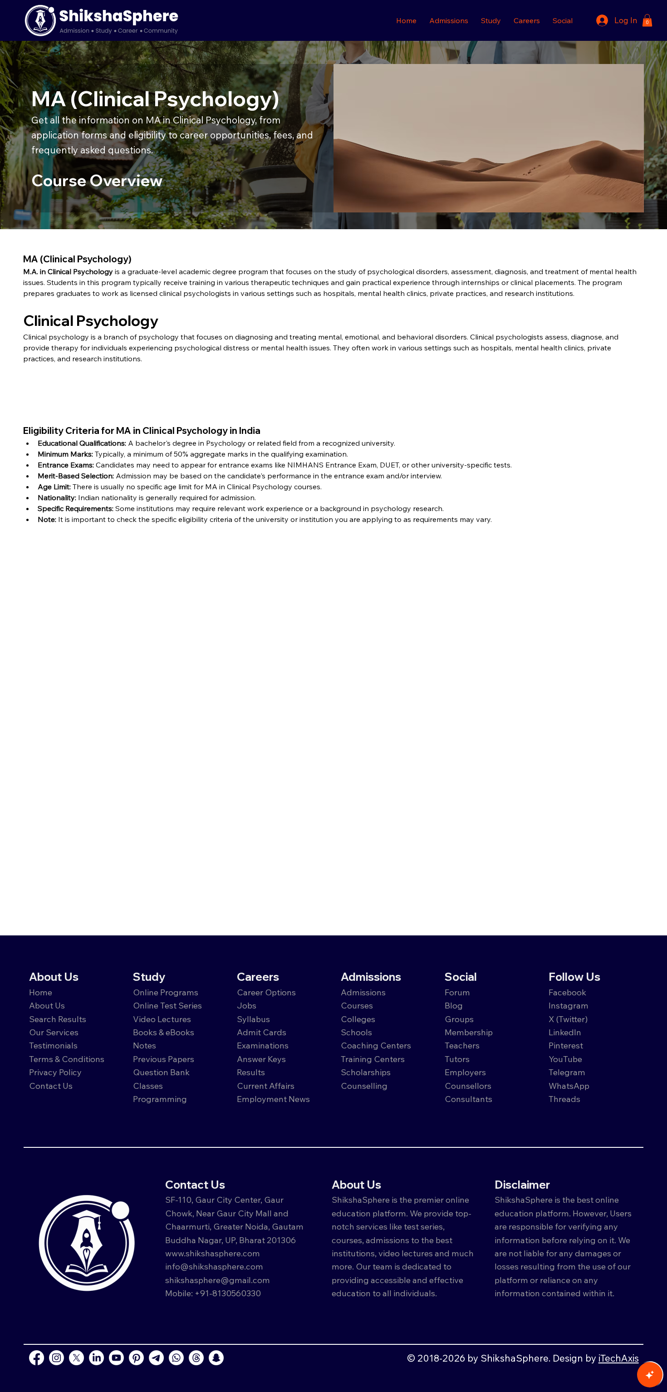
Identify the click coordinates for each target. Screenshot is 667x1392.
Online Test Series (167, 1005)
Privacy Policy (55, 1072)
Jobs (246, 1005)
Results (251, 1072)
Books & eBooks (163, 1032)
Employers (465, 1072)
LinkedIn (565, 1032)
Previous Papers (163, 1058)
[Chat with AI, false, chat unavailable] (649, 1374)
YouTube (565, 1058)
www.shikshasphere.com (212, 1253)
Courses (357, 1005)
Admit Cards (261, 1032)
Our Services (53, 1032)
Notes (144, 1045)
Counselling (364, 1085)
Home (40, 992)
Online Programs (165, 992)
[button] (449, 20)
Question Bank (161, 1072)
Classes (149, 1085)
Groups (459, 1018)
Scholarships (366, 1072)
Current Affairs (265, 1085)
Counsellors (468, 1085)
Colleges (358, 1018)
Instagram (569, 1005)
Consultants (468, 1098)
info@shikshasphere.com (214, 1266)
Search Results (57, 1018)
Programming (160, 1098)
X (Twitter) (568, 1018)
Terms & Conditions (66, 1058)
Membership (469, 1032)
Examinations (263, 1045)
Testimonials (53, 1045)
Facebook (567, 992)
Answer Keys (261, 1058)
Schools (356, 1032)
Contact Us (51, 1085)
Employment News (273, 1098)
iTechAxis (618, 1358)
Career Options (266, 992)
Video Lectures (162, 1018)
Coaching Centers (376, 1045)
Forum (457, 992)
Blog (454, 1005)
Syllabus (253, 1018)
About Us (47, 1005)
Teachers (462, 1045)
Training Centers (373, 1058)
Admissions (364, 992)
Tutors (457, 1058)
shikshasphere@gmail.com (217, 1279)
